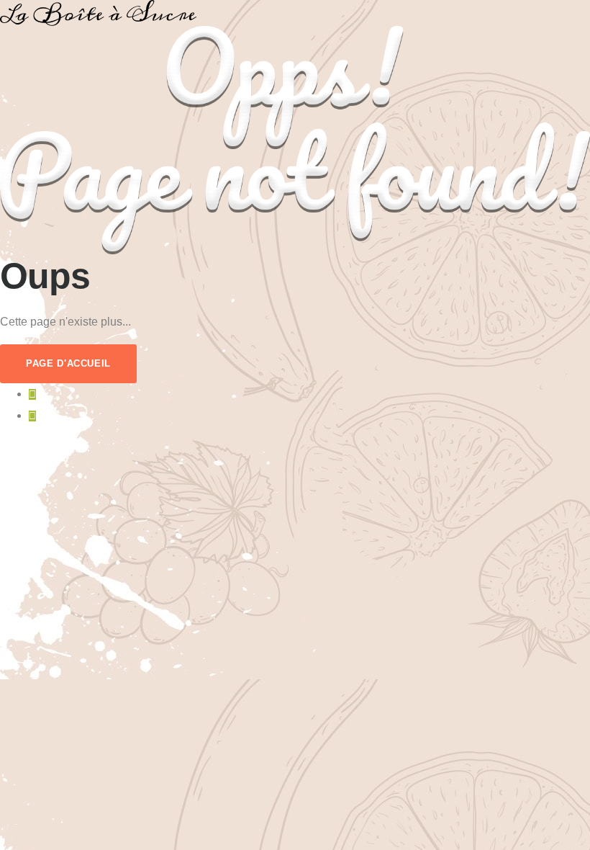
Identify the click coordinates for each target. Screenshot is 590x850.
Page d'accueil (68, 363)
